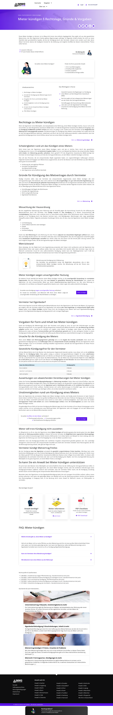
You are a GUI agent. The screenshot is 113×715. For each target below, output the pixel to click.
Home (19, 15)
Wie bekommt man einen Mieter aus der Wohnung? (37, 560)
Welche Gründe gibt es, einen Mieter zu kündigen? (36, 537)
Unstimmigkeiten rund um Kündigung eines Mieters (36, 104)
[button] (79, 26)
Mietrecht (32, 129)
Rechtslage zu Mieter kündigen (33, 92)
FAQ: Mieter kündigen (30, 111)
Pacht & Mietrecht (26, 15)
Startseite (38, 3)
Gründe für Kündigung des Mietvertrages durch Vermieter (38, 95)
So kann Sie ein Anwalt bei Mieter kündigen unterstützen (36, 108)
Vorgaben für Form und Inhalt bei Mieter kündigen (35, 100)
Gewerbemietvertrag (61, 282)
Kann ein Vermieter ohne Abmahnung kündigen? (36, 553)
